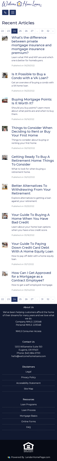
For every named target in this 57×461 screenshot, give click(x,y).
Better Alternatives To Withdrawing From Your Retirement (31, 189)
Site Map (28, 388)
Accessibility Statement (28, 383)
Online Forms (28, 421)
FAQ (28, 427)
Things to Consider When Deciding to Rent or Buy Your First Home (32, 131)
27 (32, 31)
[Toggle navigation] (13, 12)
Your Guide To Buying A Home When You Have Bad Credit (31, 218)
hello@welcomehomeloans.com (28, 356)
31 (42, 31)
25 (20, 31)
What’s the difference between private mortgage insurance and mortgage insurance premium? (31, 45)
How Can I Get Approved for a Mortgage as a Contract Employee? (31, 276)
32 (48, 31)
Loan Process (29, 410)
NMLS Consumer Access (28, 331)
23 (8, 31)
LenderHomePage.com (37, 457)
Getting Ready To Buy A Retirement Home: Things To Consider (33, 160)
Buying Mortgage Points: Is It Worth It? (32, 101)
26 (26, 31)
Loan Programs (29, 404)
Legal (28, 371)
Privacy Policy (28, 377)
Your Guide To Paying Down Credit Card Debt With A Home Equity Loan (32, 247)
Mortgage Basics (28, 416)
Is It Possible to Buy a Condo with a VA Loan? (30, 76)
